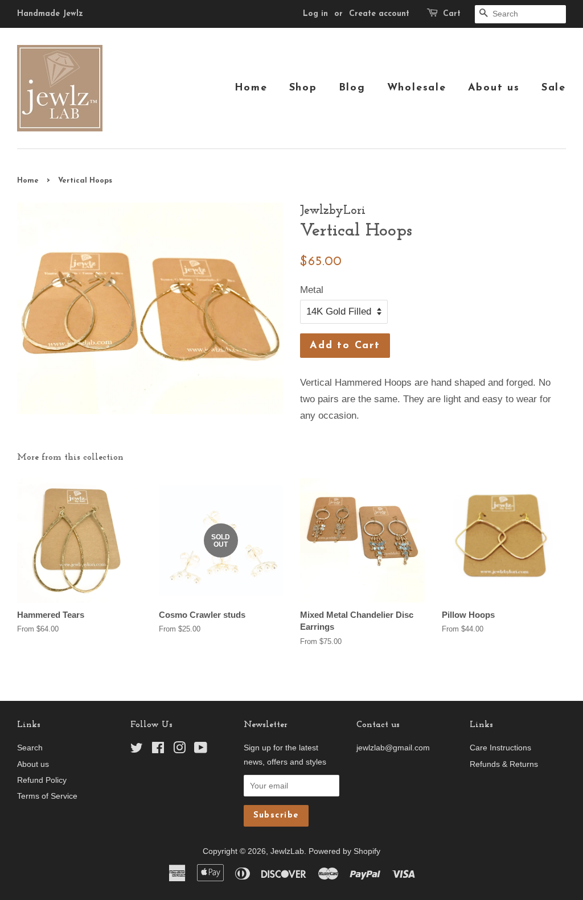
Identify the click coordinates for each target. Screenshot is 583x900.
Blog (352, 88)
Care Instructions (500, 747)
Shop (303, 88)
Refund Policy (42, 780)
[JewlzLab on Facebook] (158, 749)
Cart (452, 14)
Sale (553, 88)
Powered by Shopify (344, 851)
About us (494, 88)
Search (30, 747)
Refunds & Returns (504, 764)
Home (251, 88)
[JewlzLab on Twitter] (136, 749)
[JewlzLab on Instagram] (179, 749)
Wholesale (416, 88)
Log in (315, 14)
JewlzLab (287, 851)
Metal (311, 289)
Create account (379, 14)
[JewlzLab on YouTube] (200, 749)
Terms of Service (47, 795)
